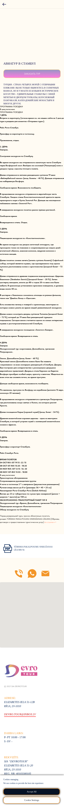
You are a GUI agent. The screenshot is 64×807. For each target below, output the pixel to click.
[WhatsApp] (32, 573)
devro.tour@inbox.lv (20, 714)
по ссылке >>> (50, 522)
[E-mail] (45, 573)
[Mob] (18, 573)
